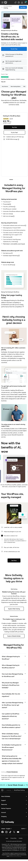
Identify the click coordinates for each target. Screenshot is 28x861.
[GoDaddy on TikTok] (10, 832)
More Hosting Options (15, 86)
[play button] (24, 26)
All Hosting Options (8, 6)
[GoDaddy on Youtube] (18, 832)
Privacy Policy (13, 838)
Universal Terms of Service (15, 856)
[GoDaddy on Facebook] (2, 832)
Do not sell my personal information (14, 841)
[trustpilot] (5, 77)
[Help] (18, 2)
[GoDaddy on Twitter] (14, 832)
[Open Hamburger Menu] (1, 2)
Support (3, 800)
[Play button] (14, 468)
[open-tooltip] (23, 136)
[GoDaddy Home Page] (7, 822)
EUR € (23, 828)
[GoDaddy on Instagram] (6, 832)
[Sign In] (22, 2)
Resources (4, 804)
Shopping (3, 816)
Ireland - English (5, 828)
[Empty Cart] (25, 2)
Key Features (5, 86)
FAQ (24, 86)
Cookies (20, 838)
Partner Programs (6, 808)
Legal (7, 838)
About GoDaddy (5, 796)
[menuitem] (5, 86)
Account (3, 812)
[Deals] (15, 2)
